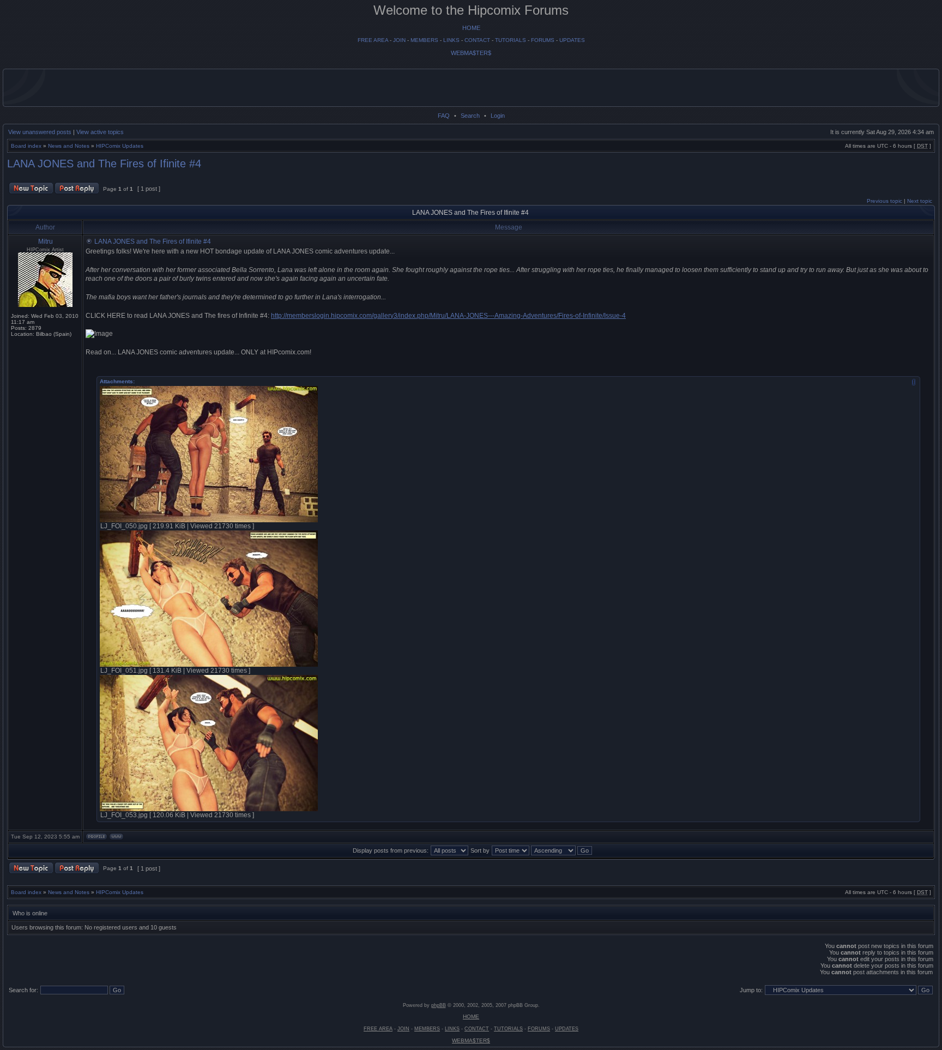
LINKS (451, 40)
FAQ (444, 115)
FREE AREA (373, 40)
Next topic (919, 201)
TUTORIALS (510, 40)
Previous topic (884, 201)
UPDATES (572, 40)
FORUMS (542, 40)
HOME (471, 28)
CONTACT (477, 40)
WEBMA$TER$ (471, 53)
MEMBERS (424, 40)
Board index (26, 146)
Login (498, 115)
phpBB (438, 1005)
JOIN (399, 40)
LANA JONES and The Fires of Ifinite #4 (104, 164)
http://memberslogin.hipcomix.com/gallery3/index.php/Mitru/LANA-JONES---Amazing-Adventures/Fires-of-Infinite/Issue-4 (448, 315)
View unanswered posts (39, 132)
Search (470, 115)
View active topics (100, 132)
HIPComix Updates (119, 146)
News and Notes (68, 146)
